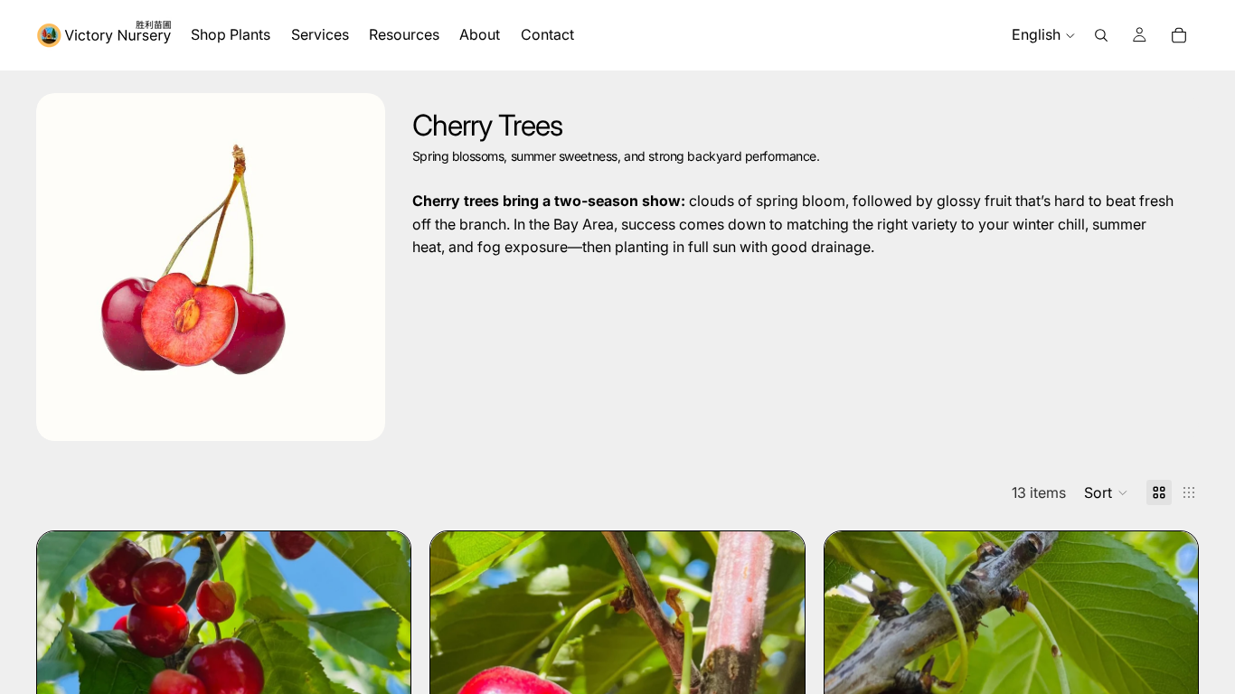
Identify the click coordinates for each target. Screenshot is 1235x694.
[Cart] (1179, 35)
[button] (1106, 492)
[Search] (1101, 35)
